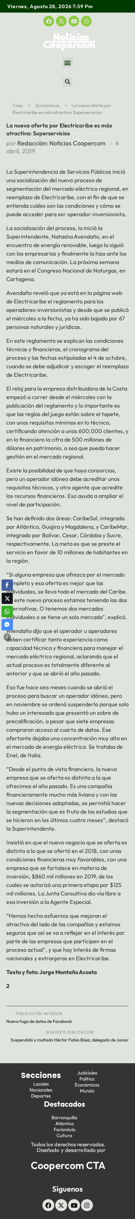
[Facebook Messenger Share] (7, 624)
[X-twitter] (61, 21)
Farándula (64, 1129)
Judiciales (87, 1073)
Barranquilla (64, 1117)
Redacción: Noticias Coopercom (61, 143)
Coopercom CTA (68, 1165)
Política (86, 1079)
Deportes (41, 1096)
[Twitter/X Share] (7, 598)
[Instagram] (86, 21)
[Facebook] (48, 21)
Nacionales (41, 1090)
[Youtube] (73, 21)
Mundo (87, 1091)
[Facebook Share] (7, 585)
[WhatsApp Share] (7, 611)
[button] (67, 62)
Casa (18, 105)
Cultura (64, 1135)
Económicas (47, 105)
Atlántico (64, 1123)
